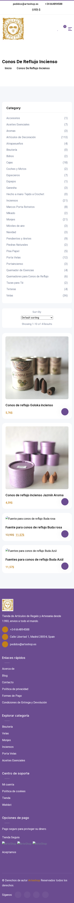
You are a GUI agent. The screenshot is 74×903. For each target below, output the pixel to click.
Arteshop (34, 880)
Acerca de (8, 668)
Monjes (37, 219)
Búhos (37, 156)
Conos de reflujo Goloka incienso (29, 405)
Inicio (8, 68)
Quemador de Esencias (37, 270)
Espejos (37, 181)
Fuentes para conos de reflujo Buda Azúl (34, 559)
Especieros (37, 175)
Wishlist (7, 804)
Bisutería (37, 149)
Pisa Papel (37, 251)
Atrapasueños (37, 143)
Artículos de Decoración (37, 137)
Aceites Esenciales (37, 124)
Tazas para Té (37, 282)
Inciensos (37, 200)
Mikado (37, 213)
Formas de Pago (12, 695)
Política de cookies (13, 791)
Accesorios (37, 118)
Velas (37, 295)
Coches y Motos (37, 169)
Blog (5, 675)
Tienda (6, 798)
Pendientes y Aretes (37, 238)
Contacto (8, 682)
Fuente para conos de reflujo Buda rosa (34, 527)
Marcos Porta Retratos (37, 207)
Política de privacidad (15, 689)
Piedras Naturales (37, 244)
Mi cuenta (8, 784)
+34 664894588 (53, 4)
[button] (36, 10)
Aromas (37, 130)
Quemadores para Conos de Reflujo (37, 276)
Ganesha (37, 187)
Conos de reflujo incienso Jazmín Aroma (35, 495)
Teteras (37, 289)
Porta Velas (37, 257)
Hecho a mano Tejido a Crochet (37, 194)
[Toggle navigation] (70, 29)
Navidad (37, 232)
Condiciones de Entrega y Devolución (24, 702)
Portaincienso (37, 263)
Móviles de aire (37, 225)
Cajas (37, 162)
